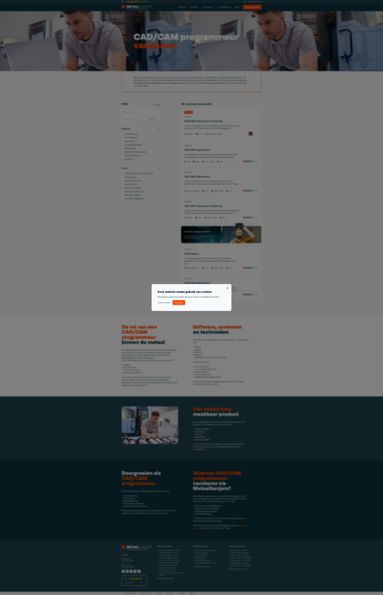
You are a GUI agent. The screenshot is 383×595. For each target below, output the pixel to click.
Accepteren (179, 303)
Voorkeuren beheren (164, 303)
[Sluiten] (227, 288)
